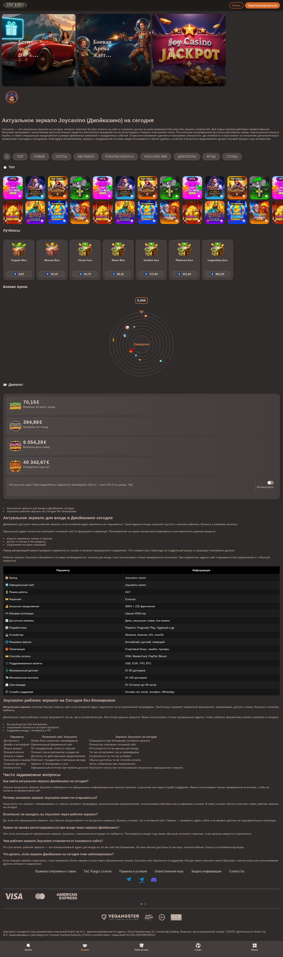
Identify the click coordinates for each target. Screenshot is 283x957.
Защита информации (206, 871)
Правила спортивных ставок (55, 871)
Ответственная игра (169, 871)
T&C (130, 484)
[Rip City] (80, 187)
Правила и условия (133, 871)
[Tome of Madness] (35, 187)
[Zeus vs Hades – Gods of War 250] (80, 212)
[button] (122, 156)
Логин (236, 5)
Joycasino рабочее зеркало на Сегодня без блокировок (41, 511)
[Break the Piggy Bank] (13, 212)
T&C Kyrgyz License (98, 871)
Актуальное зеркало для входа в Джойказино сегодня (40, 508)
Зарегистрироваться (262, 5)
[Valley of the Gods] (35, 212)
